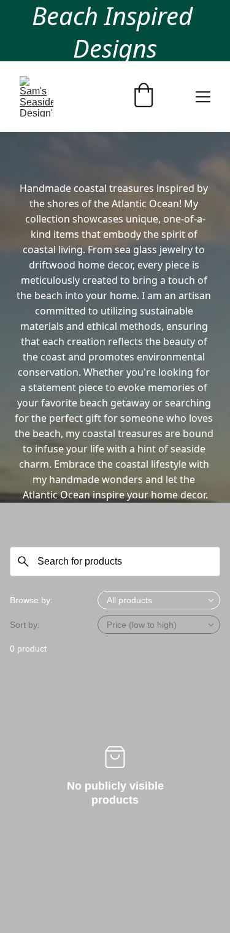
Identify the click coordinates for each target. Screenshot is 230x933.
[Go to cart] (143, 96)
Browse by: (31, 600)
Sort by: (25, 625)
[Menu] (203, 96)
